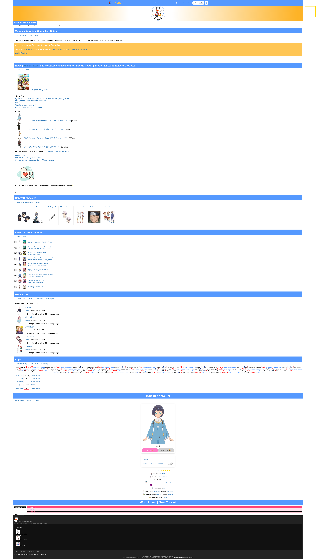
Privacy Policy (40, 554)
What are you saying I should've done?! (40, 242)
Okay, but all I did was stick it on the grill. (31, 101)
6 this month (36, 388)
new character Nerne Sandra (122, 372)
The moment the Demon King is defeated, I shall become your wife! (40, 275)
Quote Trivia (20, 156)
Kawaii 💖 (150, 450)
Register (24, 53)
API (19, 554)
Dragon (165, 497)
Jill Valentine (23, 534)
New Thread (167, 502)
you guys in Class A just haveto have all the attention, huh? (37, 253)
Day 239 (18, 541)
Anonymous (33, 507)
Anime (165, 3)
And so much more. (81, 49)
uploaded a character (66, 367)
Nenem (38, 207)
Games (172, 3)
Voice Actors (19, 388)
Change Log (32, 554)
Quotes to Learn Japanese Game (28, 158)
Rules (46, 554)
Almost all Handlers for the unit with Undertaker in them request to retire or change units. (42, 259)
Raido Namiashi (94, 207)
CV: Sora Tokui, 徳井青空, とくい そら (52, 138)
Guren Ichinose (24, 207)
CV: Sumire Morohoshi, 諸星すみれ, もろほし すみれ (50, 120)
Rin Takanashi (29, 138)
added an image (115, 369)
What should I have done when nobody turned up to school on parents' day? (39, 247)
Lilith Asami (29, 336)
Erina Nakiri (29, 327)
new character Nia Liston (254, 369)
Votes (37, 400)
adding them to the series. (59, 151)
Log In (206, 3)
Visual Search (21, 35)
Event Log (44, 363)
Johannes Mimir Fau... (66, 207)
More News (21, 70)
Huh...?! (18, 103)
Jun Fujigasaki (52, 207)
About (15, 554)
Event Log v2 (34, 363)
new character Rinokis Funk (185, 369)
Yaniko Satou (161, 463)
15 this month (35, 378)
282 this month (35, 381)
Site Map (26, 554)
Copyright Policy (178, 557)
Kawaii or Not (30, 400)
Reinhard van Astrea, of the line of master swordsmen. (36, 281)
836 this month (35, 385)
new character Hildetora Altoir (73, 369)
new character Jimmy (189, 371)
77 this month (35, 375)
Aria (25, 120)
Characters (158, 3)
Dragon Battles (27, 49)
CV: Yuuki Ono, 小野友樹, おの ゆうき (44, 147)
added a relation (72, 371)
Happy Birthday (57, 49)
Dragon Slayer (157, 491)
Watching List (50, 298)
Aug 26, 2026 (30, 65)
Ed (24, 129)
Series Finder (33, 35)
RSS (27, 70)
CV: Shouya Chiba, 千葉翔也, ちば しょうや (45, 129)
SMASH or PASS (19, 400)
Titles (21, 378)
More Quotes (21, 237)
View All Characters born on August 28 (29, 202)
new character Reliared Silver (274, 367)
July (17, 529)
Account (30, 298)
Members (20, 381)
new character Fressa (108, 367)
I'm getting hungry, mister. (36, 287)
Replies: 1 (32, 511)
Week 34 (18, 535)
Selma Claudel (30, 308)
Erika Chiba (29, 346)
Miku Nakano (30, 317)
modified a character (39, 367)
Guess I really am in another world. (29, 107)
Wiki (22, 554)
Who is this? (33, 509)
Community (186, 3)
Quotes (178, 3)
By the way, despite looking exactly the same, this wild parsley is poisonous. (45, 99)
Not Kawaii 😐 (166, 450)
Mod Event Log (22, 363)
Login (17, 53)
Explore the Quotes (39, 90)
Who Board (148, 502)
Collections (39, 298)
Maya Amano (23, 539)
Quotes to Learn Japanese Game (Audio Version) (34, 160)
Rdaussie (28, 310)
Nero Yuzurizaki (80, 207)
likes (168, 464)
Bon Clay (22, 545)
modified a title (47, 371)
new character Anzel (190, 367)
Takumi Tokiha (108, 207)
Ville (25, 147)
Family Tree (71, 49)
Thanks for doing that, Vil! (25, 105)
